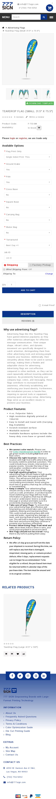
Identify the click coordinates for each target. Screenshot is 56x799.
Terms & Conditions (16, 724)
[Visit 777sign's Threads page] (36, 676)
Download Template (40, 103)
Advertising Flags (16, 27)
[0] (49, 7)
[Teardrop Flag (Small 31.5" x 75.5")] (28, 59)
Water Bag (11, 227)
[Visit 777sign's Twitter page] (20, 676)
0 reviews (19, 117)
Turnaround (12, 239)
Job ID (7, 252)
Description (28, 314)
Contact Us (12, 754)
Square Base (12, 202)
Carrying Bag (12, 214)
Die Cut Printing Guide (18, 731)
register (23, 138)
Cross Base (12, 189)
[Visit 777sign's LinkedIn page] (44, 676)
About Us (11, 713)
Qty (4, 284)
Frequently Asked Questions (21, 716)
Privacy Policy (13, 720)
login (12, 138)
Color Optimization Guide (19, 727)
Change (49, 273)
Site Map (10, 751)
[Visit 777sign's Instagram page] (28, 676)
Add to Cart (28, 290)
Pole (8, 176)
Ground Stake (13, 164)
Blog (8, 734)
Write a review (36, 117)
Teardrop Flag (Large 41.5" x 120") (21, 647)
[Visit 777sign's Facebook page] (12, 676)
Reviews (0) (28, 320)
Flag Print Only (13, 151)
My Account (12, 747)
